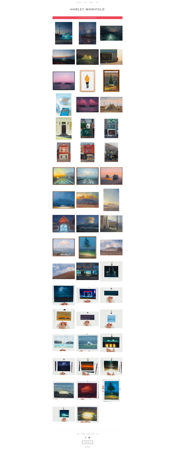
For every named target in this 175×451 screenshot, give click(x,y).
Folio (85, 2)
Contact (91, 2)
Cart (97, 2)
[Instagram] (89, 437)
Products (79, 2)
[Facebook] (86, 437)
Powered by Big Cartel (87, 447)
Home (78, 433)
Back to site (87, 442)
